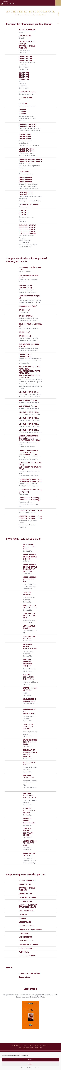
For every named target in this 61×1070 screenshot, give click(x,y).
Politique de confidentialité (34, 1067)
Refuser (30, 1064)
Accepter (30, 1059)
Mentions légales (19, 1045)
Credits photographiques (39, 1045)
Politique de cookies (24, 1067)
